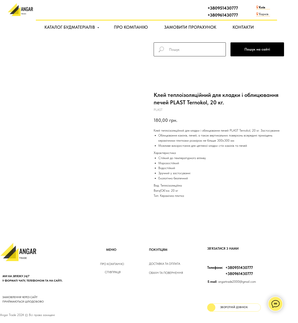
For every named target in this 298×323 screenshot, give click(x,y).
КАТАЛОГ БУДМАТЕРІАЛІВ (70, 27)
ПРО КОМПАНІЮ (131, 27)
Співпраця (113, 272)
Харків (263, 14)
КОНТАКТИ (243, 27)
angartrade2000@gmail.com (232, 281)
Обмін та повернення (166, 273)
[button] (234, 307)
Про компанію (112, 264)
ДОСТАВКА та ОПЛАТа (164, 263)
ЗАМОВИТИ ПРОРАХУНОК (190, 27)
